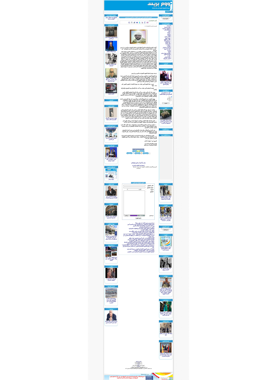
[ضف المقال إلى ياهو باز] (142, 22)
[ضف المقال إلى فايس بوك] (145, 22)
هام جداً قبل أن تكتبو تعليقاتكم (138, 162)
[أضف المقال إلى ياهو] (147, 22)
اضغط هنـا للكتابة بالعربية (138, 165)
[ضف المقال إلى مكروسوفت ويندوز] (132, 22)
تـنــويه (138, 364)
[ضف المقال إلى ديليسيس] (134, 22)
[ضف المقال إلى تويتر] (139, 22)
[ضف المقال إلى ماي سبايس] (137, 22)
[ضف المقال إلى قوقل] (129, 22)
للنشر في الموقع (138, 361)
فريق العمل (138, 366)
